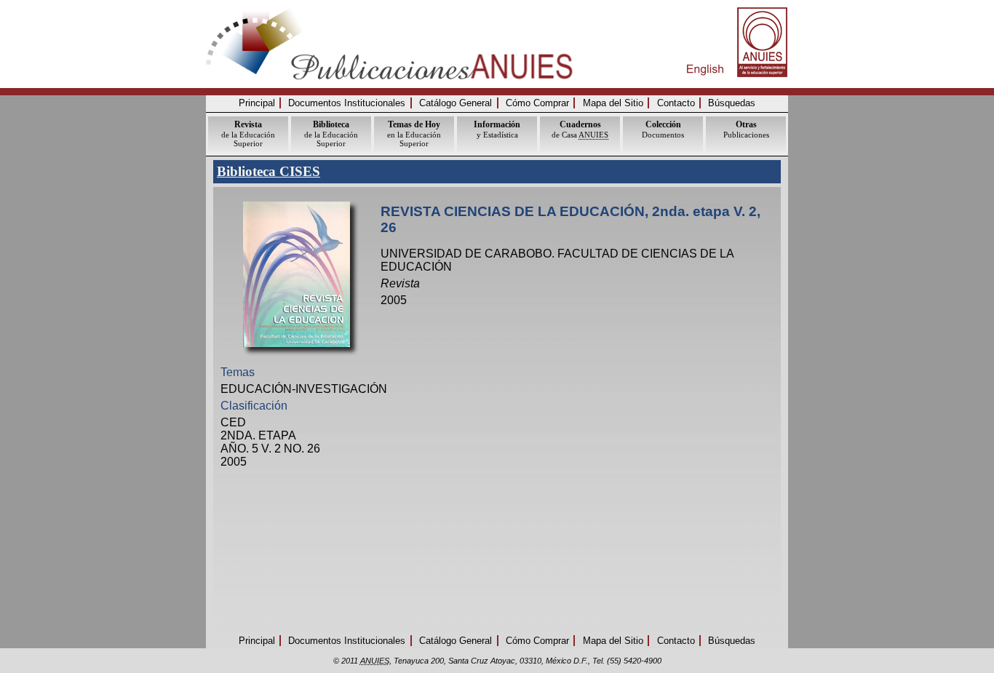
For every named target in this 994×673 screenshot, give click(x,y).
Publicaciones (746, 129)
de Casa (580, 129)
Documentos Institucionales (346, 102)
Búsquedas (731, 102)
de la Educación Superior (248, 133)
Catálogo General (455, 102)
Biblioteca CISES (268, 171)
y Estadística (497, 129)
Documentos (663, 129)
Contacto (676, 102)
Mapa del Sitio (613, 102)
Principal (257, 102)
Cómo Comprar (537, 102)
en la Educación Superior (414, 133)
